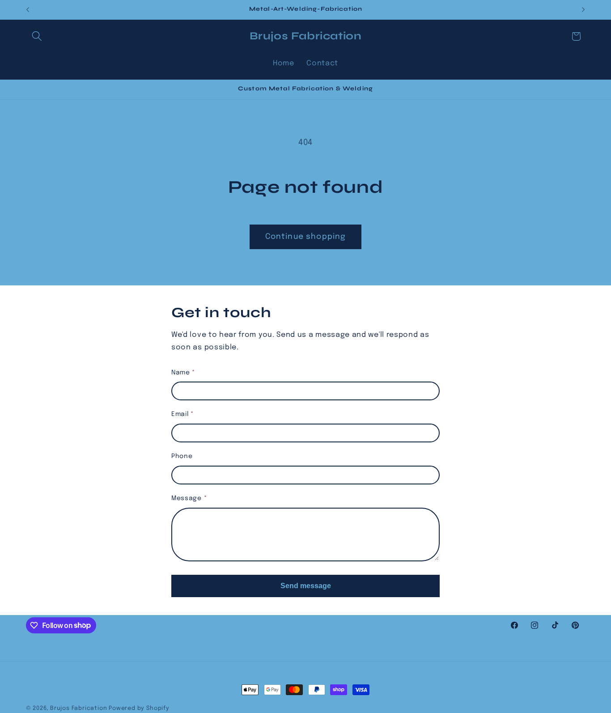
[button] (37, 36)
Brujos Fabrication (79, 708)
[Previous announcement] (28, 10)
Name (183, 372)
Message (189, 498)
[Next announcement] (583, 10)
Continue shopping (305, 237)
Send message (305, 586)
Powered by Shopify (139, 708)
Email (182, 414)
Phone (181, 456)
